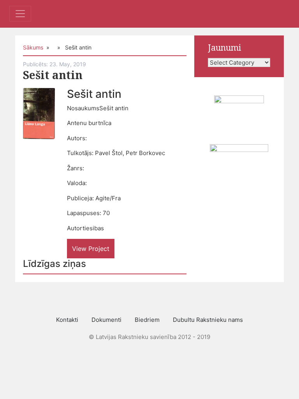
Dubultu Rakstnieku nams (208, 319)
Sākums (33, 47)
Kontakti (67, 319)
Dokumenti (106, 319)
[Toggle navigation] (20, 13)
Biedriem (147, 319)
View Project (90, 248)
